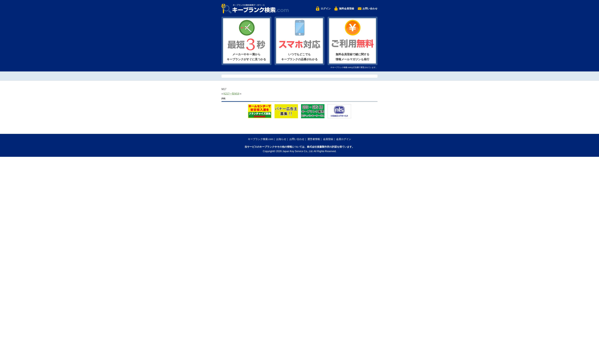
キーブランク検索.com (260, 139)
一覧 (231, 93)
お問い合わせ (370, 8)
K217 (226, 93)
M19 (236, 93)
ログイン (326, 8)
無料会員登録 (346, 8)
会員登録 (328, 139)
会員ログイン (343, 139)
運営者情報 (313, 139)
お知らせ (281, 139)
